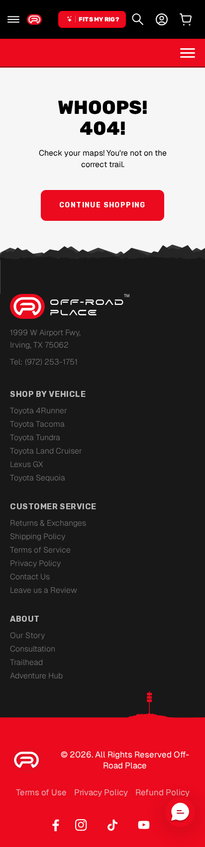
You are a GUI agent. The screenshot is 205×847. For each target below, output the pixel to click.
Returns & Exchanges (48, 523)
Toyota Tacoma (37, 424)
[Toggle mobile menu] (187, 53)
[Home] (34, 19)
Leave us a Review (43, 590)
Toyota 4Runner (38, 410)
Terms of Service (40, 550)
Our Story (27, 635)
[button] (13, 19)
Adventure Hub (36, 675)
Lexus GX (26, 464)
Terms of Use (41, 792)
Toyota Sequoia (37, 477)
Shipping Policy (37, 536)
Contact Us (30, 576)
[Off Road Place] (69, 306)
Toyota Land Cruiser (46, 451)
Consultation (32, 649)
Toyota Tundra (35, 437)
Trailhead (26, 662)
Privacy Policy (35, 563)
